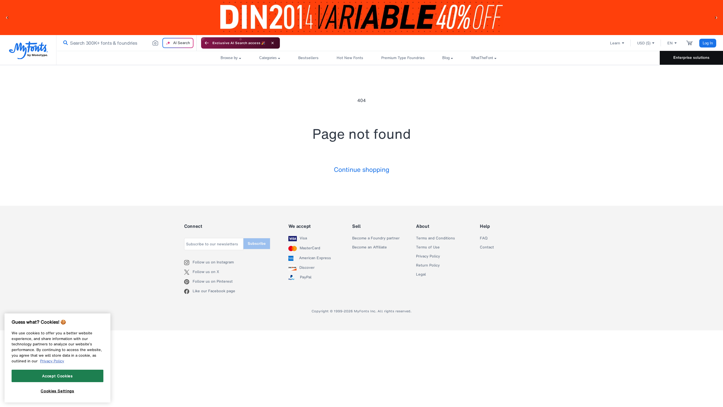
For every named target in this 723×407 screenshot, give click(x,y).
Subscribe (257, 243)
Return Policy (428, 265)
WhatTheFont (482, 58)
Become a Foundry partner (376, 238)
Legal (421, 274)
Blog (446, 58)
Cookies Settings (57, 391)
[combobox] (126, 43)
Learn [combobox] (615, 43)
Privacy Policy (428, 256)
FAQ (483, 238)
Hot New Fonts (350, 57)
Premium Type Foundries (402, 57)
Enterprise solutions (691, 57)
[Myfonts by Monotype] (28, 50)
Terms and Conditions (435, 238)
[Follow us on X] (188, 272)
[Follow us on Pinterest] (188, 281)
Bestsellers (308, 57)
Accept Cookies (57, 376)
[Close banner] (272, 43)
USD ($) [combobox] (643, 43)
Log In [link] (708, 43)
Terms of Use (428, 247)
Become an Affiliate (369, 247)
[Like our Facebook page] (188, 291)
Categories (268, 58)
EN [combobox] (670, 43)
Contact (487, 247)
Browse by (229, 58)
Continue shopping (361, 169)
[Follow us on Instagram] (188, 262)
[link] (64, 43)
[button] (7, 17)
